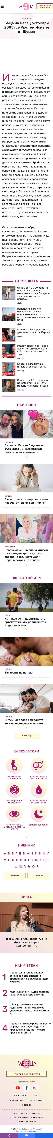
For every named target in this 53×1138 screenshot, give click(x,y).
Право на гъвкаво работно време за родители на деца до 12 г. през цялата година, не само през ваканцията (30, 1028)
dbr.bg (19, 303)
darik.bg (20, 358)
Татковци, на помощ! (19, 672)
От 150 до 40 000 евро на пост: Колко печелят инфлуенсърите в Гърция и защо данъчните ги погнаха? (33, 293)
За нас (16, 1113)
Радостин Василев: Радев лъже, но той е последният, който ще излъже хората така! (33, 350)
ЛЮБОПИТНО (36, 1100)
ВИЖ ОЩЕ (27, 736)
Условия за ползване (19, 1117)
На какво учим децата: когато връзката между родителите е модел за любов (26, 622)
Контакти (25, 1113)
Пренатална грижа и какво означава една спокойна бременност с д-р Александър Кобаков (29, 977)
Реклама (36, 1113)
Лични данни (37, 1117)
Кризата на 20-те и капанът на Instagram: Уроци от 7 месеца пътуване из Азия (33, 383)
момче (39, 875)
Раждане (9, 442)
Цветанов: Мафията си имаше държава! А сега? (31, 365)
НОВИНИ (26, 1105)
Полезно (9, 496)
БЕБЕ (36, 1096)
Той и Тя (9, 615)
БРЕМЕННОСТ (21, 1096)
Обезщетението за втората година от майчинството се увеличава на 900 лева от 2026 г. (29, 1009)
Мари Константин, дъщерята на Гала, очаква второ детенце (29, 993)
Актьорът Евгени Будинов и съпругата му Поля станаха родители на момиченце (24, 449)
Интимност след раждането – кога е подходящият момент (25, 721)
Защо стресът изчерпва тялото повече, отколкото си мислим (26, 501)
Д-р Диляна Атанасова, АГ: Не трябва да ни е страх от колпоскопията (26, 942)
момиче (15, 875)
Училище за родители (44, 6)
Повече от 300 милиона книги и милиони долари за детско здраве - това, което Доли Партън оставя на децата (26, 555)
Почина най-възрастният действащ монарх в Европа (33, 331)
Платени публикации (26, 1121)
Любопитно (10, 547)
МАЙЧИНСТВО (17, 1100)
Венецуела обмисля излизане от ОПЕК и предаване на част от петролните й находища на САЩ (33, 314)
